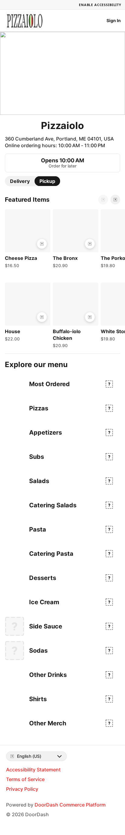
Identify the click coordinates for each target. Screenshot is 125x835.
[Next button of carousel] (115, 199)
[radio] (20, 181)
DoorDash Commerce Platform (70, 805)
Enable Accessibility (100, 4)
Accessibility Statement (33, 770)
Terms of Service (25, 779)
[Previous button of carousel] (103, 199)
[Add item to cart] (42, 244)
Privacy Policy (22, 789)
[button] (26, 240)
